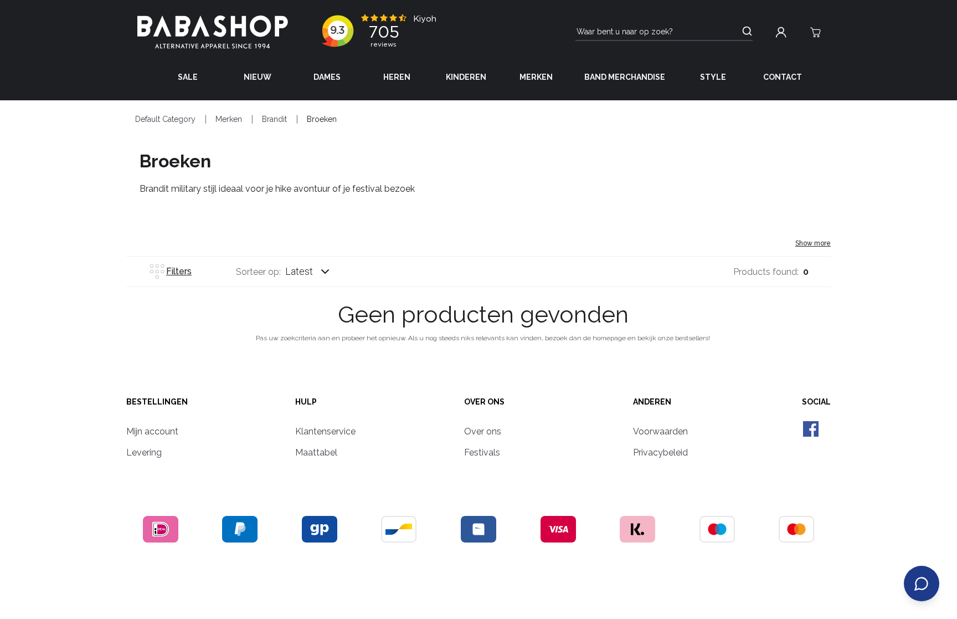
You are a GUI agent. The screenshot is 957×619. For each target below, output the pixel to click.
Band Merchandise (624, 77)
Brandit (274, 119)
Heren (396, 77)
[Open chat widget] (921, 583)
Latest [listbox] (299, 271)
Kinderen (466, 77)
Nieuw (257, 77)
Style (713, 77)
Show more (813, 243)
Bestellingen (157, 401)
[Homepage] (212, 32)
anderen (652, 401)
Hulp (306, 401)
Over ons (484, 401)
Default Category (165, 119)
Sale (188, 77)
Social (816, 401)
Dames (327, 77)
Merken (536, 77)
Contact (782, 77)
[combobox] (318, 271)
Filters (179, 271)
